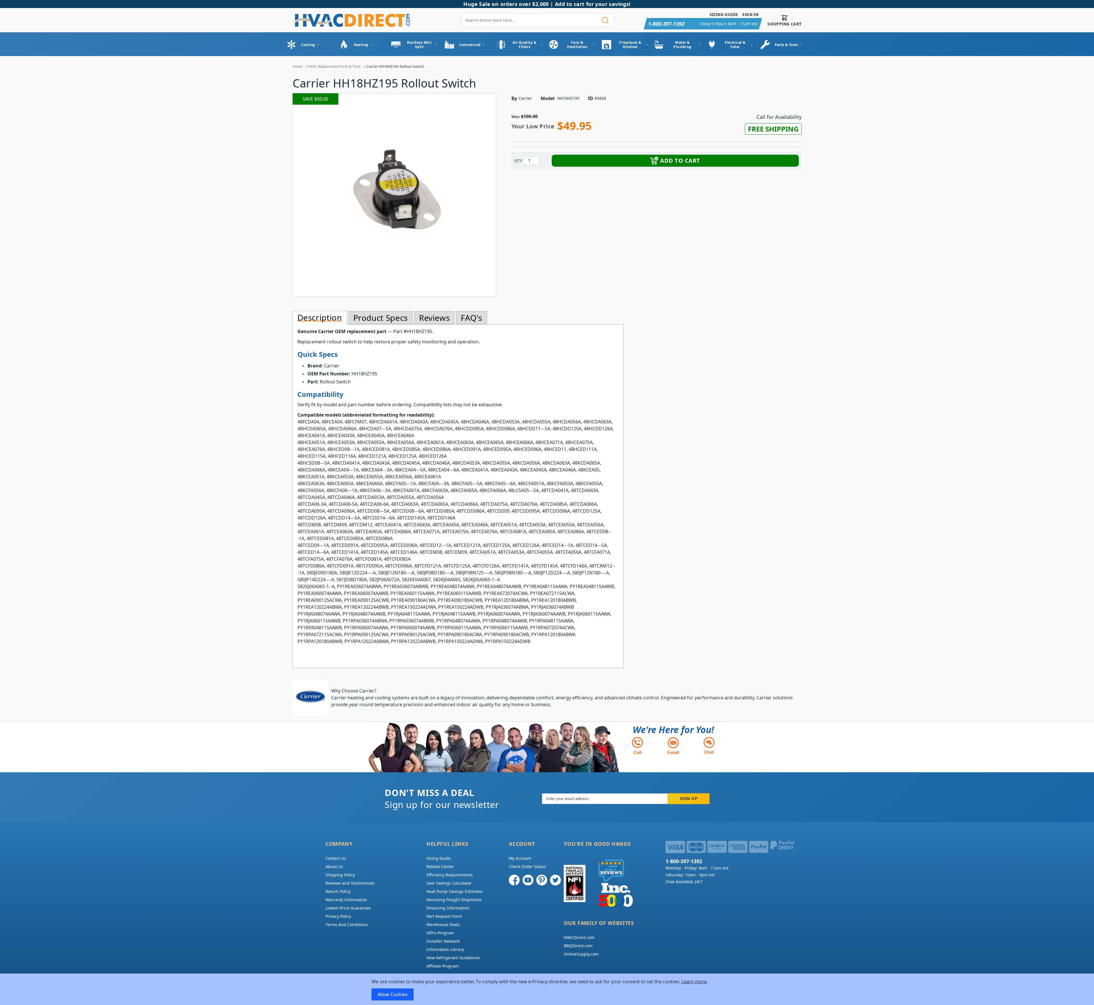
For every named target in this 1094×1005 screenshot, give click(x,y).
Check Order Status (527, 866)
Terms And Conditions (346, 924)
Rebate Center (440, 866)
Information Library (445, 949)
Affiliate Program (442, 966)
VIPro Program (440, 933)
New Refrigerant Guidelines (453, 957)
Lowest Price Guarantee (348, 908)
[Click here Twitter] (555, 880)
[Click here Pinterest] (541, 880)
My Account (520, 858)
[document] (547, 989)
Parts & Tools (786, 44)
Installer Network (443, 941)
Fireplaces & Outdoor (630, 44)
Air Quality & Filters (524, 44)
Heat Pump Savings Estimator (454, 891)
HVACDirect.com (579, 937)
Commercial (470, 44)
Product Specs (380, 317)
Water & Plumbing (682, 44)
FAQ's (471, 317)
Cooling (308, 44)
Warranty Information (346, 899)
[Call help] (637, 745)
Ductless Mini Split (419, 44)
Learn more (694, 981)
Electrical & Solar (735, 44)
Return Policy (338, 891)
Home (297, 66)
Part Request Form (444, 916)
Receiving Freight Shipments (454, 899)
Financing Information (447, 908)
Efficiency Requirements (449, 874)
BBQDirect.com (578, 945)
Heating (361, 44)
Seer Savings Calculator (449, 883)
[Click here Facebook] (514, 880)
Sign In (750, 14)
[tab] (320, 318)
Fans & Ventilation (577, 44)
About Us (334, 866)
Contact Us (335, 858)
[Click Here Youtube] (528, 880)
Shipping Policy (340, 874)
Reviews (434, 317)
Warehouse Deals (443, 924)
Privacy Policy (338, 916)
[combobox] (538, 20)
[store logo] (351, 20)
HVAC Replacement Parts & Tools (334, 66)
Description (319, 317)
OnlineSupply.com (581, 954)
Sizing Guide (724, 14)
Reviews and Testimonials (350, 883)
